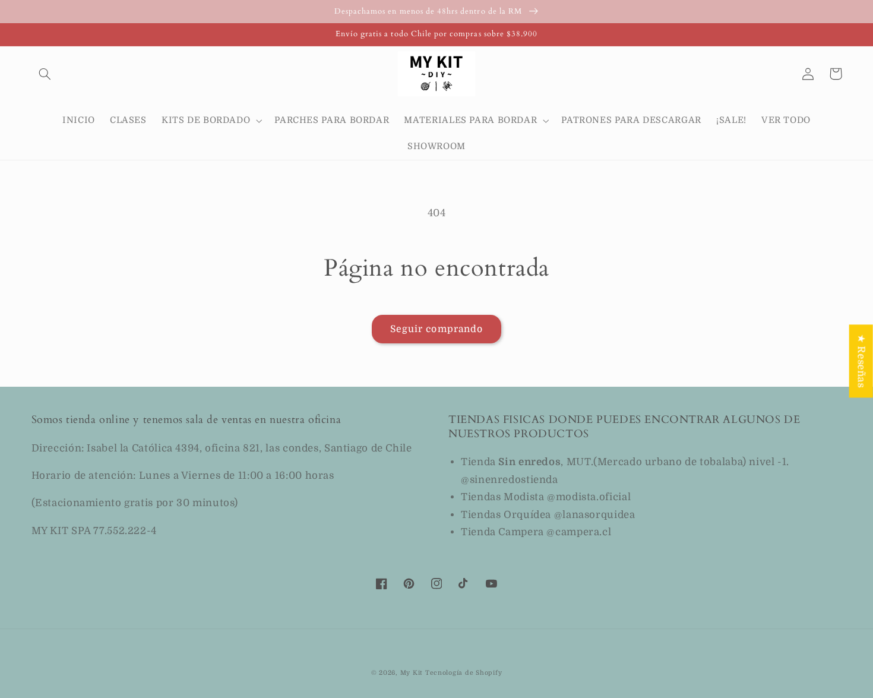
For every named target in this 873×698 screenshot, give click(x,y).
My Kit (411, 673)
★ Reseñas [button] (861, 361)
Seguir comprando (436, 329)
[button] (45, 73)
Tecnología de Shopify (463, 673)
